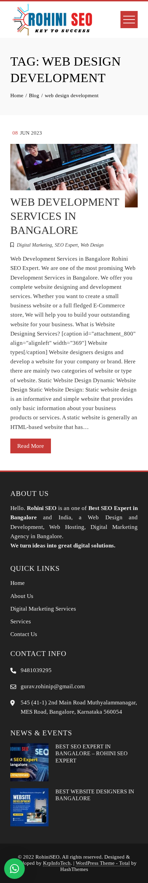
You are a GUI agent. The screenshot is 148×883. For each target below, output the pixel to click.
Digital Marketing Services (43, 608)
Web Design (92, 245)
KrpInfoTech (57, 863)
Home (17, 583)
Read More (30, 446)
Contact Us (23, 634)
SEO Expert (66, 245)
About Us (21, 596)
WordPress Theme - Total (103, 863)
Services (20, 621)
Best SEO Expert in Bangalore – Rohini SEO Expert (91, 753)
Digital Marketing (34, 245)
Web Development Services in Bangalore (64, 216)
